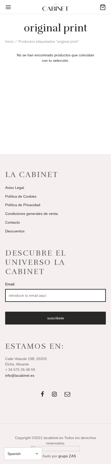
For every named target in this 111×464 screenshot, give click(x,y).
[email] (67, 394)
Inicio (9, 41)
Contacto (12, 222)
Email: (10, 284)
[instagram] (54, 394)
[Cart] (103, 7)
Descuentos (15, 231)
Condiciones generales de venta (31, 214)
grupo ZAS (67, 456)
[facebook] (42, 394)
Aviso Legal (14, 188)
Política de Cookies (20, 196)
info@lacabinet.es (19, 375)
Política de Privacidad (22, 205)
